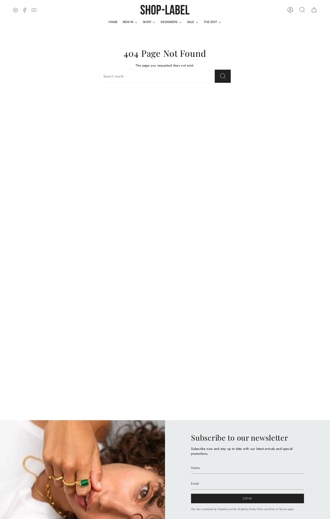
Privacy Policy (256, 509)
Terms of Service (278, 509)
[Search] (223, 76)
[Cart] (314, 9)
